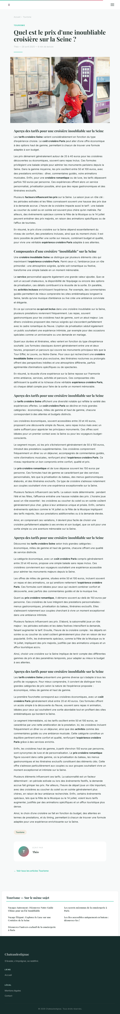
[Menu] (112, 4)
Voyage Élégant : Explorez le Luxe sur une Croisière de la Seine (29, 919)
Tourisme (27, 17)
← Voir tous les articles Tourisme (31, 870)
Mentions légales (13, 990)
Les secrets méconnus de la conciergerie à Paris (85, 909)
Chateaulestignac (17, 954)
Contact (8, 995)
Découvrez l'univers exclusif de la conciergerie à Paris (32, 929)
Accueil (17, 17)
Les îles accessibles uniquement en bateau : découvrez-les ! (86, 919)
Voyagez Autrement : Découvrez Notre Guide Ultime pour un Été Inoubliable (30, 909)
